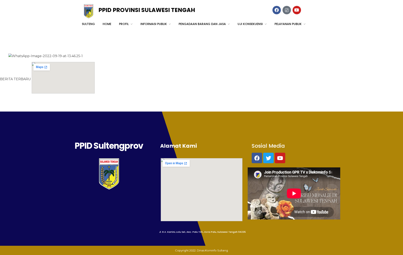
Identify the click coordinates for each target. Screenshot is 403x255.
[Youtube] (280, 158)
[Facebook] (257, 158)
